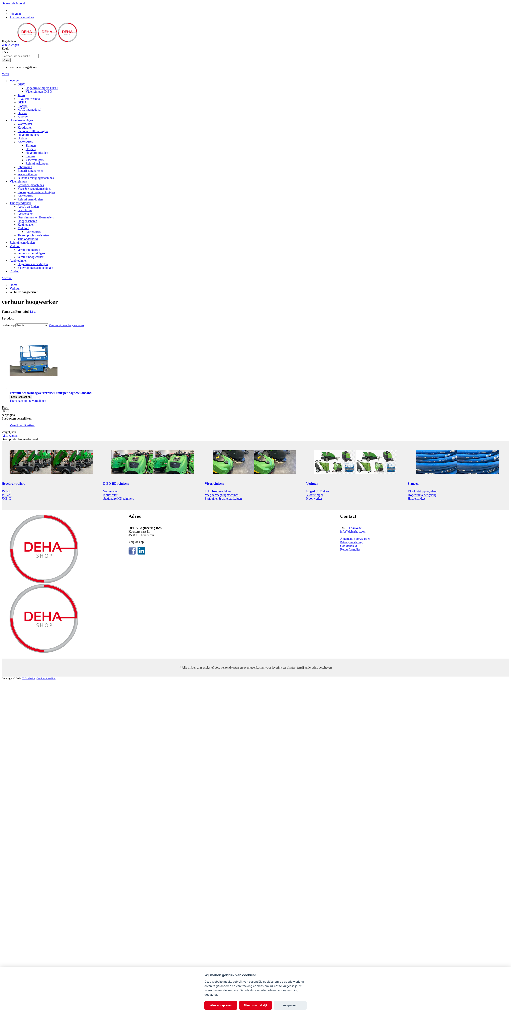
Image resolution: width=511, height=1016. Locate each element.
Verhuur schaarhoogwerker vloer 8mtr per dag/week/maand (51, 393)
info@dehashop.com (353, 531)
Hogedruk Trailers (317, 491)
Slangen (413, 483)
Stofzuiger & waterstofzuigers (223, 498)
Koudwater (110, 495)
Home (13, 285)
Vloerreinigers (214, 483)
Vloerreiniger (314, 495)
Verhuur (15, 288)
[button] (28, 400)
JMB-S (6, 491)
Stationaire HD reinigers (118, 498)
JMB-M (7, 495)
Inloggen (15, 13)
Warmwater (110, 491)
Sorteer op (8, 325)
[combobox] (20, 56)
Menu (5, 74)
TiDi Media (28, 678)
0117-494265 (354, 528)
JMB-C (6, 498)
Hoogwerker (314, 498)
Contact (14, 271)
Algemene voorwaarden (355, 538)
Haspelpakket (416, 498)
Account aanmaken (22, 17)
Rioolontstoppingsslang (422, 491)
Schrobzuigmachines (218, 491)
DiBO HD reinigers (116, 483)
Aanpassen (290, 1005)
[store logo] (47, 41)
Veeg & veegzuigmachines (221, 495)
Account (7, 278)
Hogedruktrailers (13, 483)
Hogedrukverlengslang (422, 495)
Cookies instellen (46, 678)
